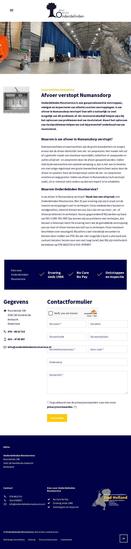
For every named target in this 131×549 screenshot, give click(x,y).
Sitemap (32, 539)
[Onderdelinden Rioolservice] (65, 10)
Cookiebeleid (66, 539)
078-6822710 (15, 496)
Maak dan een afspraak (100, 196)
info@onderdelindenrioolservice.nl (29, 347)
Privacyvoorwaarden (48, 539)
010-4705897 (15, 500)
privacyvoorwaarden (59, 407)
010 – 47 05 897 (16, 339)
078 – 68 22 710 (16, 331)
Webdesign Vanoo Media (14, 539)
